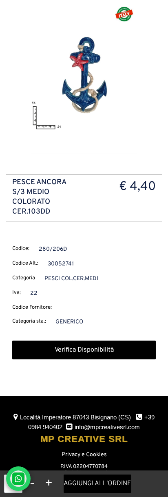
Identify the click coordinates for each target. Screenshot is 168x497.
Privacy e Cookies (84, 454)
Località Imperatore (75, 417)
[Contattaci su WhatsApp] (18, 478)
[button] (84, 77)
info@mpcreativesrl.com (107, 426)
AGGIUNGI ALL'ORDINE (97, 483)
